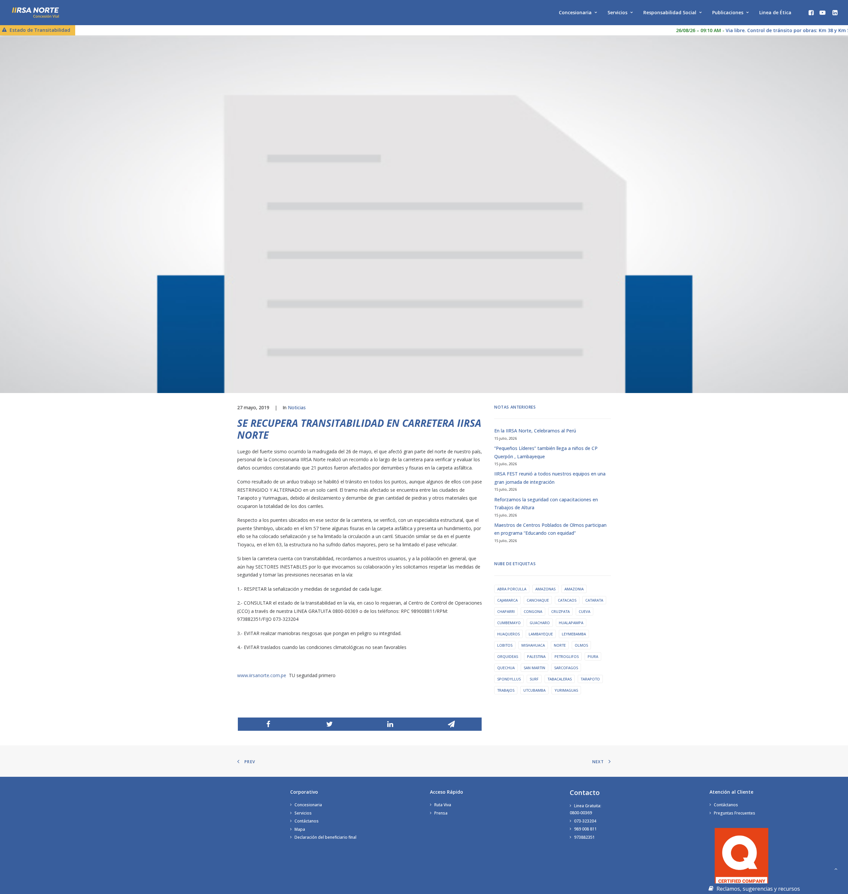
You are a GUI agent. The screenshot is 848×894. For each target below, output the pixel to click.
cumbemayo (509, 622)
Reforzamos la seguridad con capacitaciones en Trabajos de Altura (546, 503)
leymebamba (574, 633)
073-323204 (585, 821)
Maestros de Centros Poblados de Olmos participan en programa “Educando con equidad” (550, 529)
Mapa (299, 829)
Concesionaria (575, 12)
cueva (584, 611)
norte (560, 645)
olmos (581, 645)
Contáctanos (306, 821)
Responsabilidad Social (669, 12)
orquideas (507, 656)
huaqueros (508, 633)
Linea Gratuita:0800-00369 (585, 809)
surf (534, 678)
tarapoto (590, 678)
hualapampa (571, 622)
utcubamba (534, 690)
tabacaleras (560, 678)
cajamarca (507, 600)
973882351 (584, 837)
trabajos (505, 690)
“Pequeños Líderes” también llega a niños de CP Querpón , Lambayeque (546, 452)
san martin (534, 667)
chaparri (506, 611)
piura (593, 656)
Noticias (297, 407)
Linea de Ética (775, 12)
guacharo (540, 622)
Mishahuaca (533, 645)
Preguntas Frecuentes (734, 813)
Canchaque (538, 600)
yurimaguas (566, 690)
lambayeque (541, 633)
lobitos (504, 645)
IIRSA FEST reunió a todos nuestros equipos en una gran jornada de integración (550, 478)
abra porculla (511, 588)
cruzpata (560, 611)
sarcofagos (566, 667)
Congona (533, 611)
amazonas (545, 588)
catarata (594, 600)
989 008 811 (585, 829)
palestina (536, 656)
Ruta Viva (442, 805)
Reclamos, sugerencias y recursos (757, 888)
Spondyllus (509, 678)
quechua (506, 667)
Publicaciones (727, 12)
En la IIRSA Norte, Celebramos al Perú (535, 430)
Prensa (441, 813)
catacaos (567, 600)
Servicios (617, 12)
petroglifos (567, 656)
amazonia (574, 588)
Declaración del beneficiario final (325, 837)
